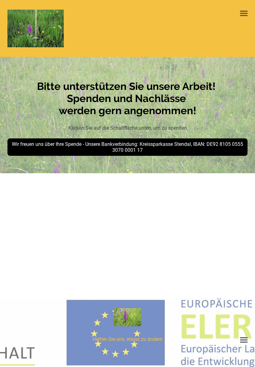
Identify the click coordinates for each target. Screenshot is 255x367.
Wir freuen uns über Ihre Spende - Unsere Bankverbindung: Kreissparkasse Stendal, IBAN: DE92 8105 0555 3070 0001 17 (127, 147)
